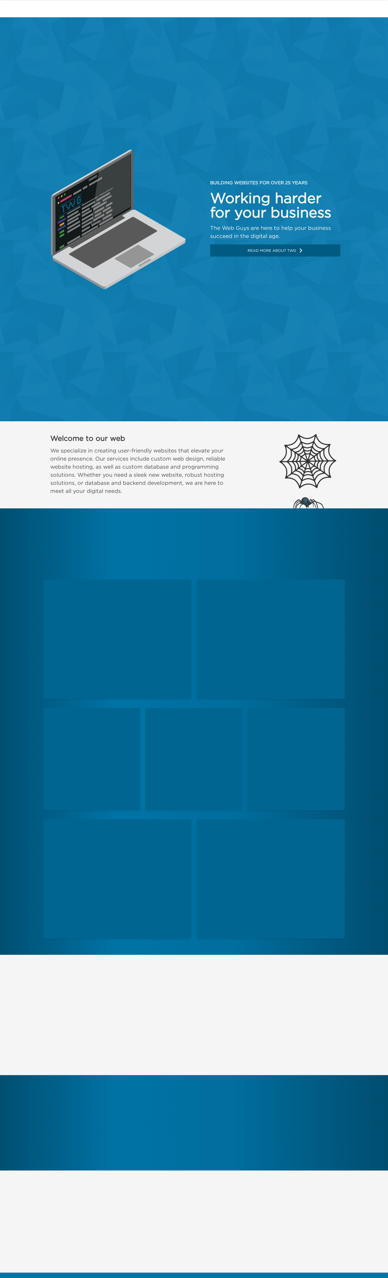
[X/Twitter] (62, 1216)
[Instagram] (77, 1216)
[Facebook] (49, 1216)
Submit (312, 1258)
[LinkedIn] (92, 1216)
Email (200, 1217)
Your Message (193, 1228)
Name (199, 1206)
